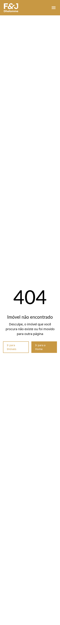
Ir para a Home (40, 347)
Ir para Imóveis (11, 347)
